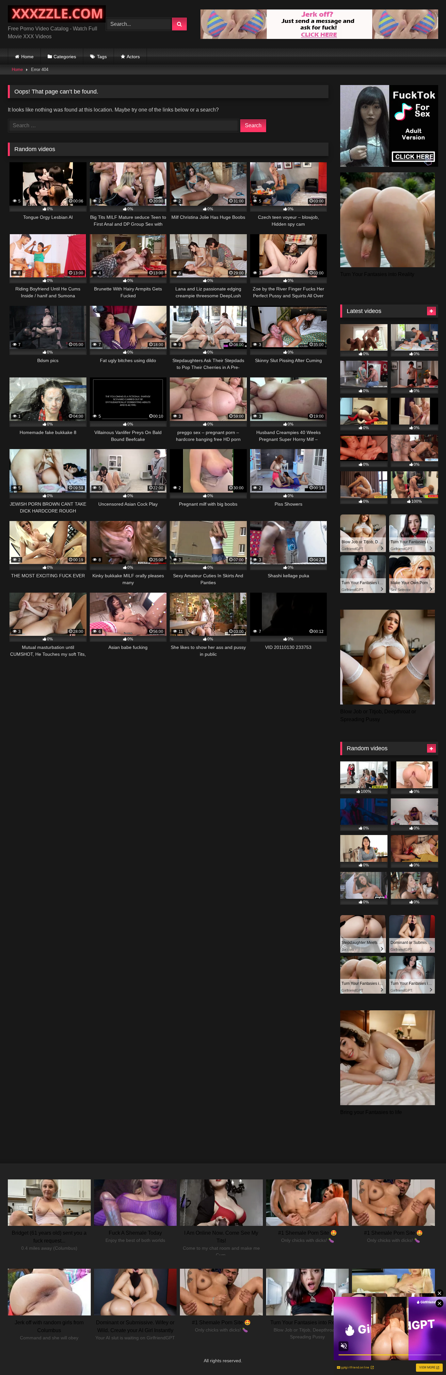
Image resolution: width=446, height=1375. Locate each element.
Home (27, 56)
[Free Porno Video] (57, 15)
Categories (65, 56)
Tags (102, 56)
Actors (133, 56)
